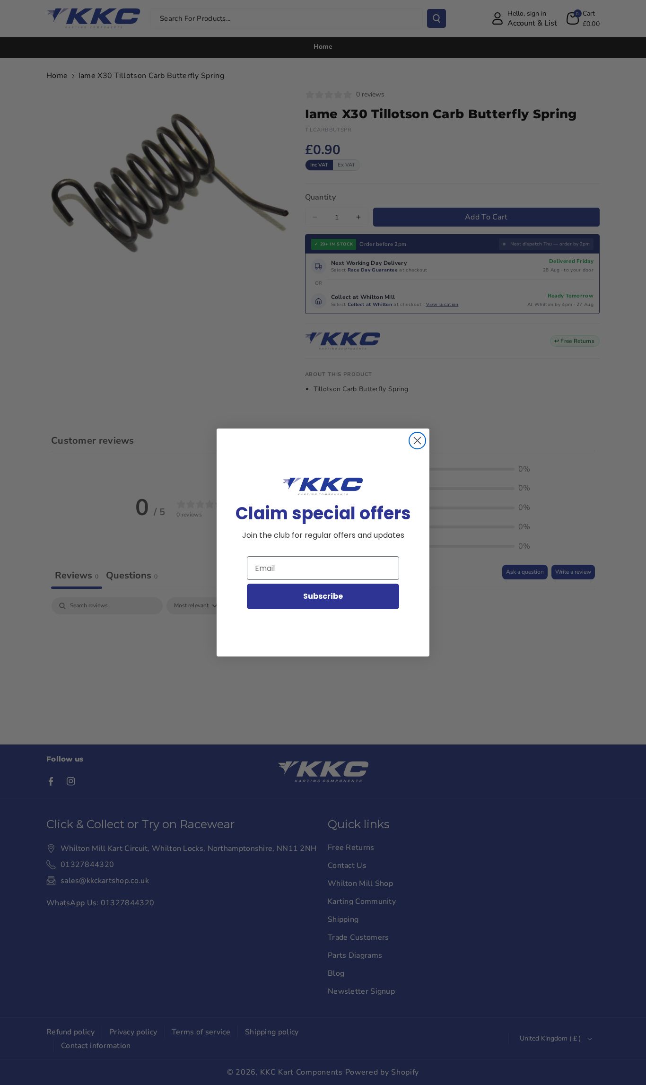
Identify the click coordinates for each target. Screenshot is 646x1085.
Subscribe (323, 596)
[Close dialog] (417, 440)
